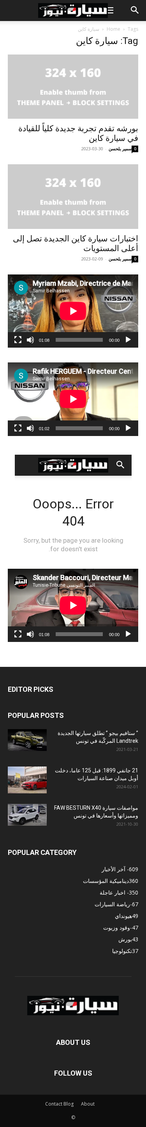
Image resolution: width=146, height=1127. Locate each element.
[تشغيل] (128, 340)
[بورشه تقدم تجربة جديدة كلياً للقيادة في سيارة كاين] (73, 87)
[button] (108, 10)
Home (113, 29)
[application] (73, 311)
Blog (68, 1104)
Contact (53, 1104)
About (88, 1104)
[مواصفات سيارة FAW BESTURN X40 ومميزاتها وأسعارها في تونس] (27, 815)
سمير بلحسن (120, 148)
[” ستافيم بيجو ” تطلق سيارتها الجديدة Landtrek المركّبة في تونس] (27, 740)
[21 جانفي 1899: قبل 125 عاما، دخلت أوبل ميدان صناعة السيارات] (27, 780)
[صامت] (30, 340)
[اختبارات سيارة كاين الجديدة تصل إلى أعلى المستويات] (73, 196)
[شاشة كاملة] (18, 340)
